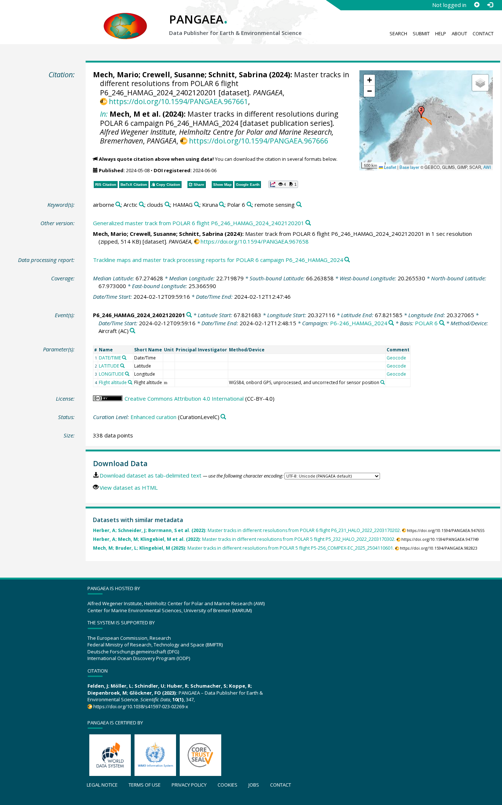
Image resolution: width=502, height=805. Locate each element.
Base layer (409, 167)
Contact (483, 33)
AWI (487, 167)
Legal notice (102, 784)
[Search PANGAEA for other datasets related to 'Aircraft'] (132, 331)
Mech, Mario (116, 74)
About (459, 33)
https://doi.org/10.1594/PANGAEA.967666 (258, 141)
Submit (421, 33)
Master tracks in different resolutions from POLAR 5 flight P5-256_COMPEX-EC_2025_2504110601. (243, 548)
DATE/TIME (110, 358)
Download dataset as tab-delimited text (150, 475)
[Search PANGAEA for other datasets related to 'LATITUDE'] (122, 366)
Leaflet (389, 167)
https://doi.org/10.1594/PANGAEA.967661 (178, 101)
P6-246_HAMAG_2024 (358, 323)
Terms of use (145, 784)
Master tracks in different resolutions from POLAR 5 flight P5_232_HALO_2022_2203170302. (244, 539)
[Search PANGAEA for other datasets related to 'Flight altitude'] (130, 382)
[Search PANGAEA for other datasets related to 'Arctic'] (141, 205)
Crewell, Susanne (173, 74)
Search (398, 33)
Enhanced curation (153, 417)
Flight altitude (113, 382)
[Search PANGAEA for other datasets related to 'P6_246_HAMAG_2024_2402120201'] (189, 315)
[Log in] (489, 4)
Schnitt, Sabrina (237, 74)
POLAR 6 (426, 323)
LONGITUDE (111, 374)
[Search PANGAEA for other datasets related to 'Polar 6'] (249, 205)
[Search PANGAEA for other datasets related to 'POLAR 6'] (442, 323)
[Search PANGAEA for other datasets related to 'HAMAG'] (197, 205)
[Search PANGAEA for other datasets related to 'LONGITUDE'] (127, 374)
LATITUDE (109, 366)
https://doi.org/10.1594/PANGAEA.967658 (255, 241)
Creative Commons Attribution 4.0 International (184, 398)
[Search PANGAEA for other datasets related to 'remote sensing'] (299, 205)
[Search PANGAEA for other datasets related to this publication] (308, 223)
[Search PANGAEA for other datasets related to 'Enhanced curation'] (223, 417)
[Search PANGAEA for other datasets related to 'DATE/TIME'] (124, 357)
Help (440, 33)
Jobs (253, 784)
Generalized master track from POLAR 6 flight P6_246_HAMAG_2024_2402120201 (198, 223)
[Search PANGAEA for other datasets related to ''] (391, 323)
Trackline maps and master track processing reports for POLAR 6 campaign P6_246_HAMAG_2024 (218, 259)
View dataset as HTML (129, 487)
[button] (421, 112)
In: (104, 114)
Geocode (396, 358)
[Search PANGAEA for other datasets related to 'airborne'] (118, 205)
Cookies (227, 784)
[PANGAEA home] (125, 18)
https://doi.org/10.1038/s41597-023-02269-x (140, 706)
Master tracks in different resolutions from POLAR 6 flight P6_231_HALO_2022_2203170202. (247, 530)
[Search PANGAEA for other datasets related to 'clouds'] (167, 205)
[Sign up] (476, 4)
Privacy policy (189, 784)
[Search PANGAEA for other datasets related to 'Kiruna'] (222, 205)
